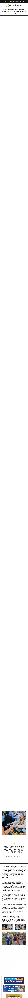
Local (16, 9)
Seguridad (22, 9)
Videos (14, 13)
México (4, 11)
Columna (18, 11)
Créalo (5, 9)
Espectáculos (11, 11)
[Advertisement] (14, 961)
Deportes (11, 9)
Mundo (24, 11)
